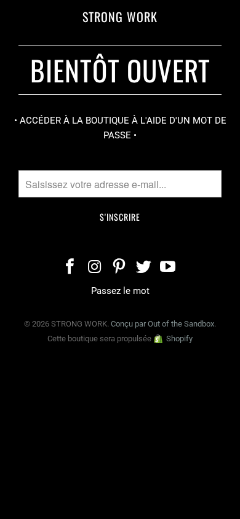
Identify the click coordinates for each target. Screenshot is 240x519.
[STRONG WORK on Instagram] (94, 268)
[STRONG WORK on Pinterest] (119, 268)
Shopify (179, 338)
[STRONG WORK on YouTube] (168, 268)
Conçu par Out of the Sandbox (162, 323)
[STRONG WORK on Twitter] (144, 268)
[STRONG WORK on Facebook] (70, 268)
